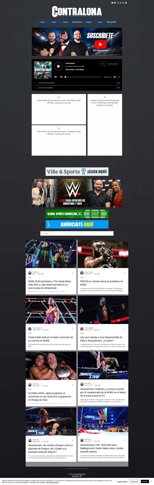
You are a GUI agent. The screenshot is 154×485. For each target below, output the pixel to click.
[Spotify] (126, 3)
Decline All (134, 481)
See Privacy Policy (52, 482)
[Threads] (123, 3)
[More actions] (73, 273)
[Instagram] (120, 3)
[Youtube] (112, 3)
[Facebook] (115, 3)
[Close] (151, 481)
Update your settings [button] (62, 103)
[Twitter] (118, 3)
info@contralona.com (79, 474)
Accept (145, 481)
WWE (30, 277)
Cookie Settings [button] (122, 481)
